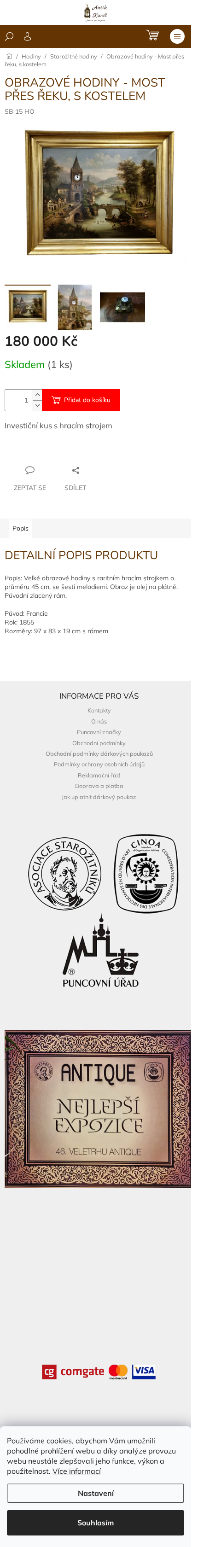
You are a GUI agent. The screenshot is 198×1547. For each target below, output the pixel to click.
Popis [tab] (20, 528)
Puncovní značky (99, 732)
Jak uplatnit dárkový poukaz (99, 796)
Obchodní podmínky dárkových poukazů (99, 753)
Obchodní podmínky (99, 743)
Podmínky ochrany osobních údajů (99, 764)
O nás (99, 721)
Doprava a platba (99, 785)
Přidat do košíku (87, 400)
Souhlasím (95, 1522)
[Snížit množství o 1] (37, 405)
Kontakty (99, 710)
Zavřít (54, 452)
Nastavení (96, 1493)
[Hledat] (9, 36)
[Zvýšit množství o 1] (37, 395)
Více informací (76, 1471)
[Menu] (177, 36)
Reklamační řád (99, 775)
